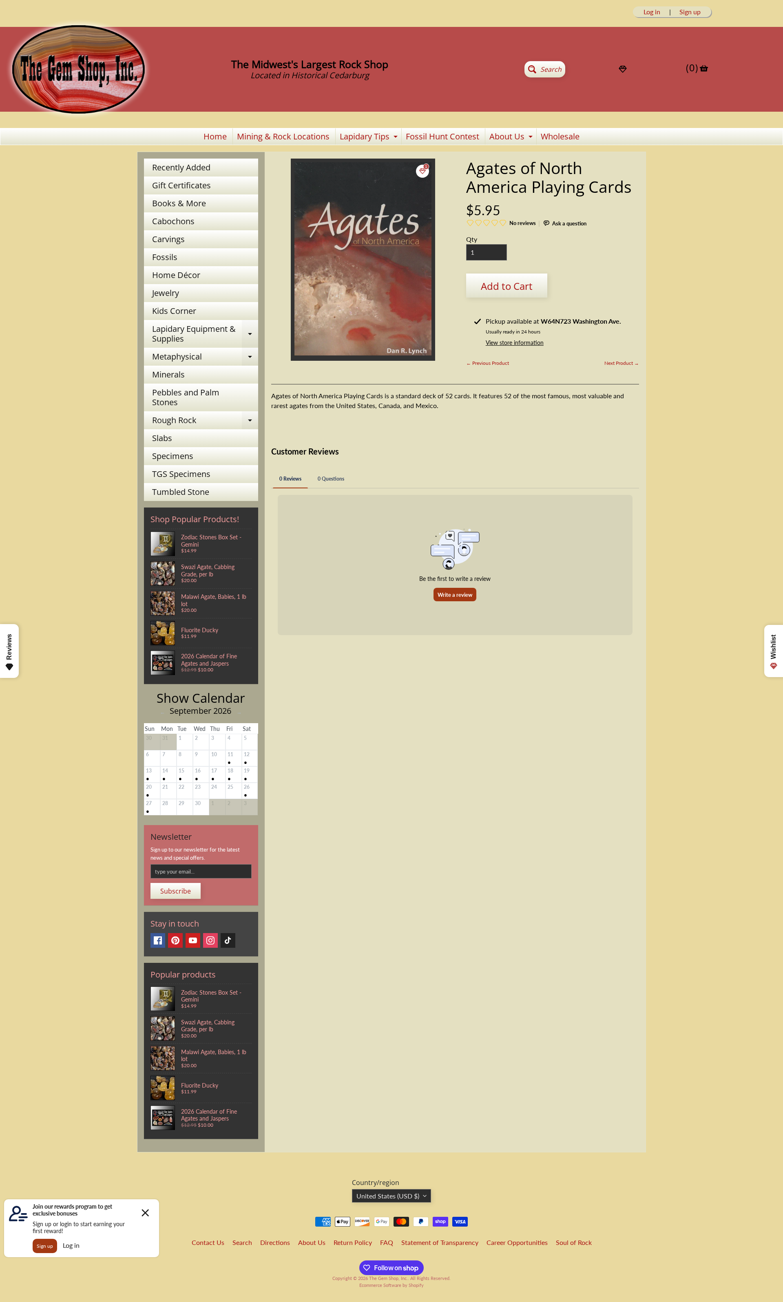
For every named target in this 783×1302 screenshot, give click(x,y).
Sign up (690, 12)
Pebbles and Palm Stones (185, 397)
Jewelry (165, 292)
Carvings (168, 239)
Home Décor (176, 274)
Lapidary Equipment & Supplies (205, 334)
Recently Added (181, 167)
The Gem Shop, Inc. (388, 1278)
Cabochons (173, 221)
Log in (652, 12)
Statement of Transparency (439, 1242)
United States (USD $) (387, 1196)
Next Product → (621, 363)
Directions (275, 1242)
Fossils (164, 257)
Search (242, 1242)
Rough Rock (205, 422)
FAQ (386, 1242)
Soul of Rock (574, 1242)
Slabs (162, 438)
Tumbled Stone (180, 491)
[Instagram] (210, 940)
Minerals (168, 374)
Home (215, 136)
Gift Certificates (181, 185)
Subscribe (175, 891)
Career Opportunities (517, 1242)
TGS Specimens (181, 473)
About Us (512, 138)
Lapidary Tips (370, 138)
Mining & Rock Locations (283, 136)
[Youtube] (193, 940)
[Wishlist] (623, 69)
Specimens (172, 455)
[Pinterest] (175, 940)
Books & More (179, 203)
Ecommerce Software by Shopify (391, 1285)
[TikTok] (228, 940)
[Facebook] (157, 940)
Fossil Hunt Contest (442, 136)
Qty (471, 239)
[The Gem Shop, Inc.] (78, 116)
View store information (515, 342)
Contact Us (208, 1242)
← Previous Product (487, 363)
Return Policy (353, 1242)
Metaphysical (205, 358)
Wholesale (560, 136)
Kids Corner (174, 310)
